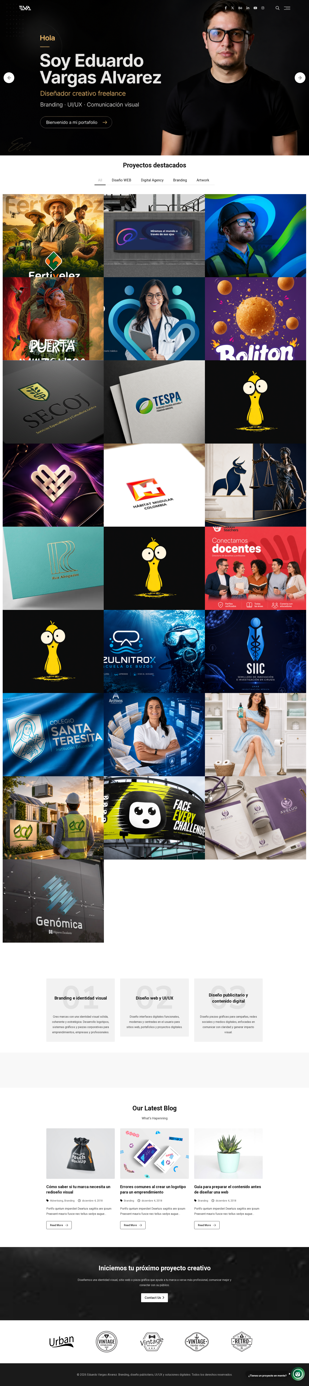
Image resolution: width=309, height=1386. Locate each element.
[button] (298, 1374)
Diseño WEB (121, 180)
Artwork (203, 180)
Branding (180, 180)
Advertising (56, 1200)
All (100, 180)
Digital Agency (152, 180)
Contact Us (153, 1298)
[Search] (277, 8)
